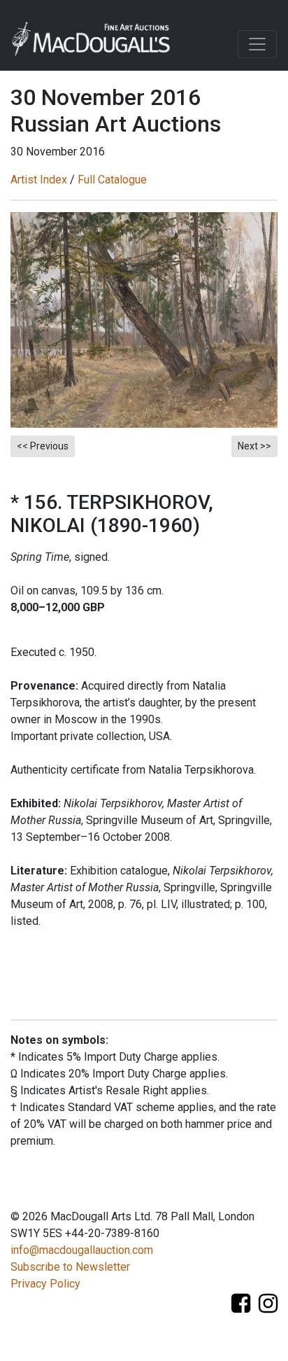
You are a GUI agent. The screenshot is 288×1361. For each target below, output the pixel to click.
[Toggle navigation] (257, 44)
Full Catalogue (112, 179)
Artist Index (38, 179)
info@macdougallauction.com (81, 1250)
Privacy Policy (45, 1283)
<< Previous (43, 446)
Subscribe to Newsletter (70, 1266)
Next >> (254, 446)
